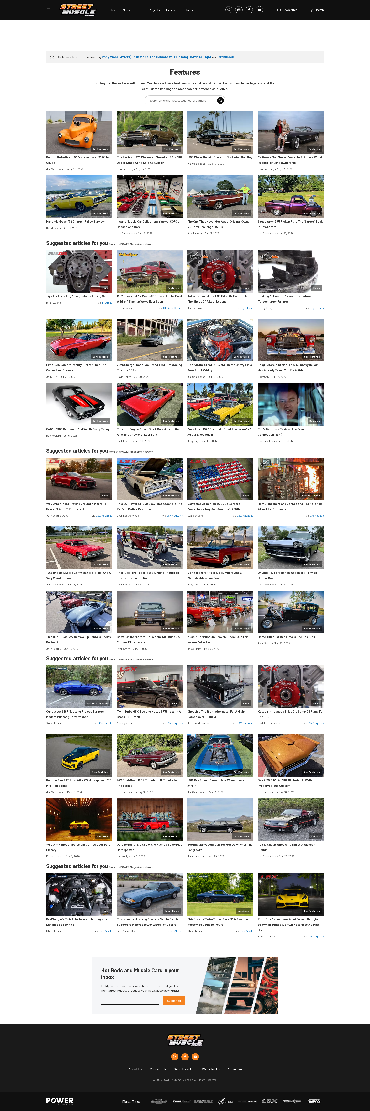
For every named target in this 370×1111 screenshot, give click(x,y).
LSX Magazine (104, 515)
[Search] (220, 100)
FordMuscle (226, 57)
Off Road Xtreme (173, 308)
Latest (112, 10)
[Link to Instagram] (239, 9)
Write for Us (211, 1069)
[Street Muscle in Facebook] (185, 1056)
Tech (139, 10)
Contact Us (158, 1069)
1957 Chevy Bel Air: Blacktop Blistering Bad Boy (219, 157)
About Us (135, 1069)
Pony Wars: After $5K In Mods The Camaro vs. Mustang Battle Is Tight (156, 57)
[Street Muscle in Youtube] (195, 1056)
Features (187, 10)
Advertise (235, 1069)
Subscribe (174, 1000)
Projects (154, 10)
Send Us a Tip (184, 1069)
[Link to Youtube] (259, 9)
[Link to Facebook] (249, 9)
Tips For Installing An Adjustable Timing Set (76, 296)
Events (170, 10)
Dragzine (107, 302)
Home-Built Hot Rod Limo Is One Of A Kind (286, 637)
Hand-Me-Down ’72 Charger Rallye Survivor (75, 221)
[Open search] (228, 9)
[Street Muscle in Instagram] (174, 1056)
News (126, 10)
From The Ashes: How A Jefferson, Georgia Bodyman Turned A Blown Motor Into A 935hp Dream (289, 924)
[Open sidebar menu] (48, 9)
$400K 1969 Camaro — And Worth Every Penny (77, 429)
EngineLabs (246, 308)
